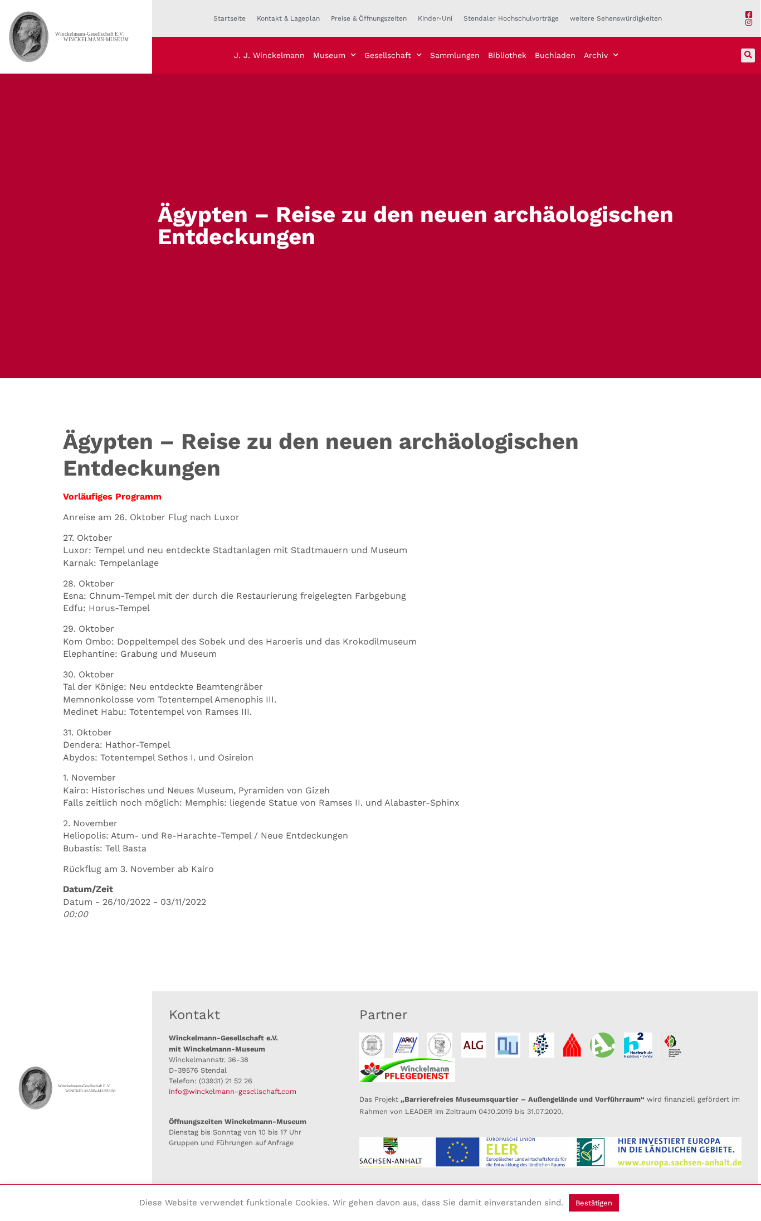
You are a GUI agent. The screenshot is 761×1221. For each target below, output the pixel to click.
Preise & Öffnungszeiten (369, 18)
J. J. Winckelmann (269, 55)
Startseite (229, 18)
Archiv (596, 55)
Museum (329, 55)
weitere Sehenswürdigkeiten (616, 18)
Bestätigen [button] (593, 1203)
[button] (748, 55)
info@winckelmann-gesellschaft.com (232, 1091)
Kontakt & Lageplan (288, 18)
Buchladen (555, 55)
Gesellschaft (387, 55)
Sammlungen (455, 55)
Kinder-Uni (435, 18)
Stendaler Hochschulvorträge (511, 18)
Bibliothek (507, 55)
